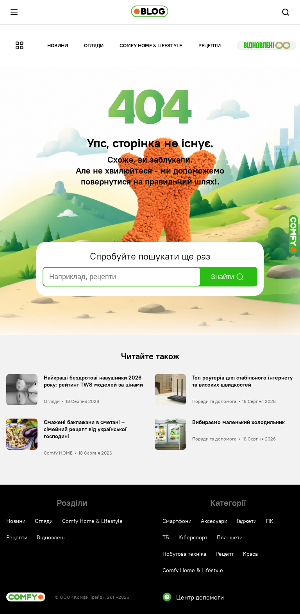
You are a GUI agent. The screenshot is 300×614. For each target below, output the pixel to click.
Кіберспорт (193, 537)
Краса (250, 553)
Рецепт (225, 553)
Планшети (230, 537)
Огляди (94, 45)
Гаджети (247, 520)
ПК (269, 520)
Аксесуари (214, 520)
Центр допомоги (200, 597)
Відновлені (266, 45)
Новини (57, 45)
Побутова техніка (184, 553)
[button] (14, 12)
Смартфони (176, 520)
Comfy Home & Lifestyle (151, 45)
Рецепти (209, 45)
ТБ (165, 537)
